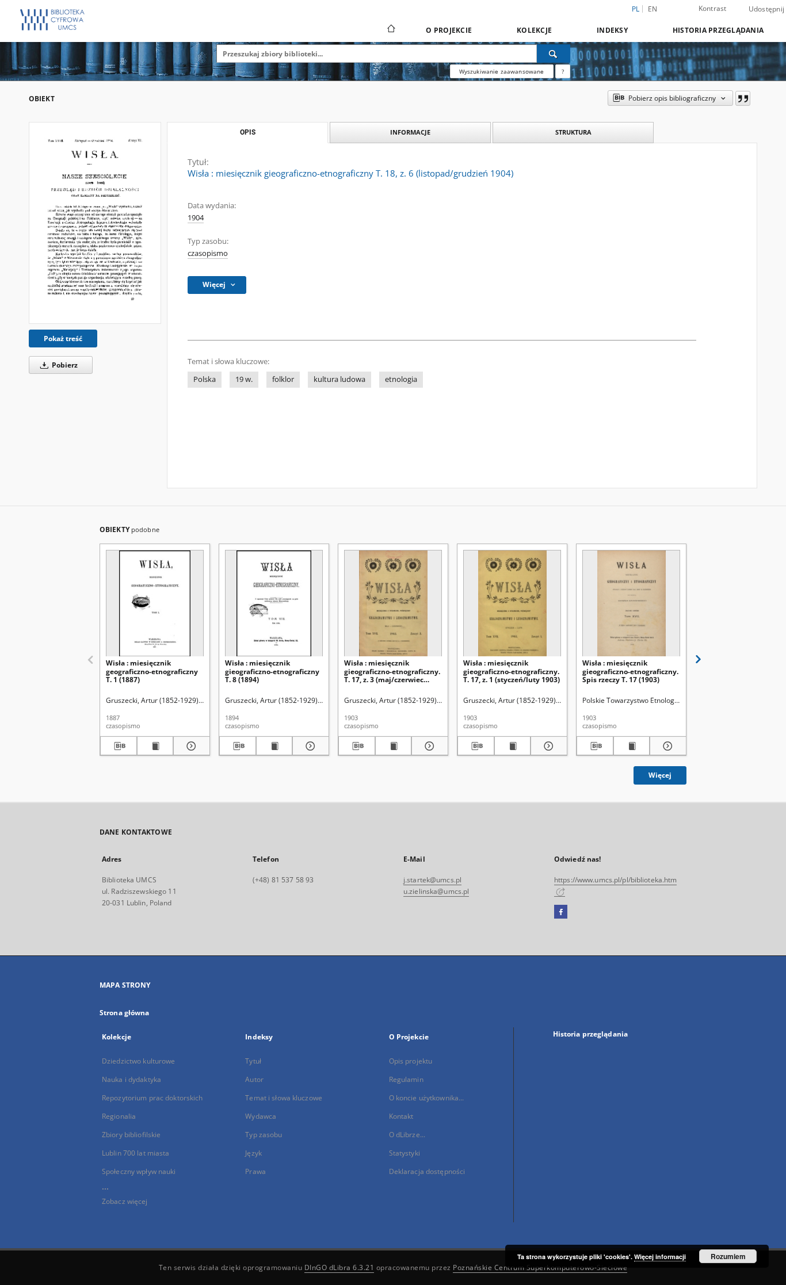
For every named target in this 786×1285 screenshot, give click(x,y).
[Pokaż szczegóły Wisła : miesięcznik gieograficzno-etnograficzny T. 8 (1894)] (309, 746)
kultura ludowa (339, 379)
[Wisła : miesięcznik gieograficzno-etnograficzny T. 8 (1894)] (274, 603)
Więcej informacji (660, 1256)
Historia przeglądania (718, 30)
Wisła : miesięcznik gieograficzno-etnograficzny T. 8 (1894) (272, 671)
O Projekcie (449, 30)
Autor (254, 1079)
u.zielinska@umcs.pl (436, 891)
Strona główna (125, 1013)
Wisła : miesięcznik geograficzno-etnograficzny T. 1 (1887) (152, 671)
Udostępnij (767, 9)
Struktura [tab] (573, 132)
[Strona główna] (390, 30)
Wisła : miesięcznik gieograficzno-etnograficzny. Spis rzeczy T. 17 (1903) (630, 671)
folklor (283, 379)
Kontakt (401, 1116)
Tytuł (253, 1061)
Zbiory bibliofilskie (131, 1134)
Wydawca (260, 1116)
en (653, 9)
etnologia (401, 379)
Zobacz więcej (125, 1201)
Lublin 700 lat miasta (136, 1153)
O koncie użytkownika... (426, 1098)
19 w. (244, 379)
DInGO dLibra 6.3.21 (339, 1267)
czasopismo (208, 253)
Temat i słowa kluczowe (283, 1098)
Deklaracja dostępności (427, 1171)
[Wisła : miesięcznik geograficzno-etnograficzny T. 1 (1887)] (154, 603)
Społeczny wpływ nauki (139, 1171)
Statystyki (404, 1153)
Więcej (659, 775)
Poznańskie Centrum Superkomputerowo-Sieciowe (540, 1267)
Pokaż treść (63, 338)
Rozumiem (728, 1256)
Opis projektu (411, 1061)
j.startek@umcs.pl (432, 880)
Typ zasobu (263, 1134)
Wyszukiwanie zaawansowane (501, 71)
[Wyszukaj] (553, 53)
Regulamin (406, 1079)
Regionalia (119, 1116)
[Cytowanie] (742, 98)
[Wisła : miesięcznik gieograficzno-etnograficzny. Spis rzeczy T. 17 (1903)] (631, 603)
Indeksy (612, 30)
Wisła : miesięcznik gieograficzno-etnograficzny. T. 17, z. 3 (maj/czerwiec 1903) (392, 671)
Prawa (255, 1171)
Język (253, 1153)
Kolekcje (534, 30)
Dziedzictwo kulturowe (138, 1061)
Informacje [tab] (410, 132)
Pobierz (64, 365)
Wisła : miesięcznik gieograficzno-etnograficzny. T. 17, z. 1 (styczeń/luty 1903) (511, 671)
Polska (204, 379)
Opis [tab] (247, 132)
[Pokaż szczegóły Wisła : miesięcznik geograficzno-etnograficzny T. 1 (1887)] (190, 746)
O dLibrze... (407, 1134)
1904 (196, 218)
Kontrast (713, 8)
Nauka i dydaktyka (131, 1079)
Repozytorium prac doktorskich (152, 1098)
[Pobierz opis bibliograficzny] (118, 746)
